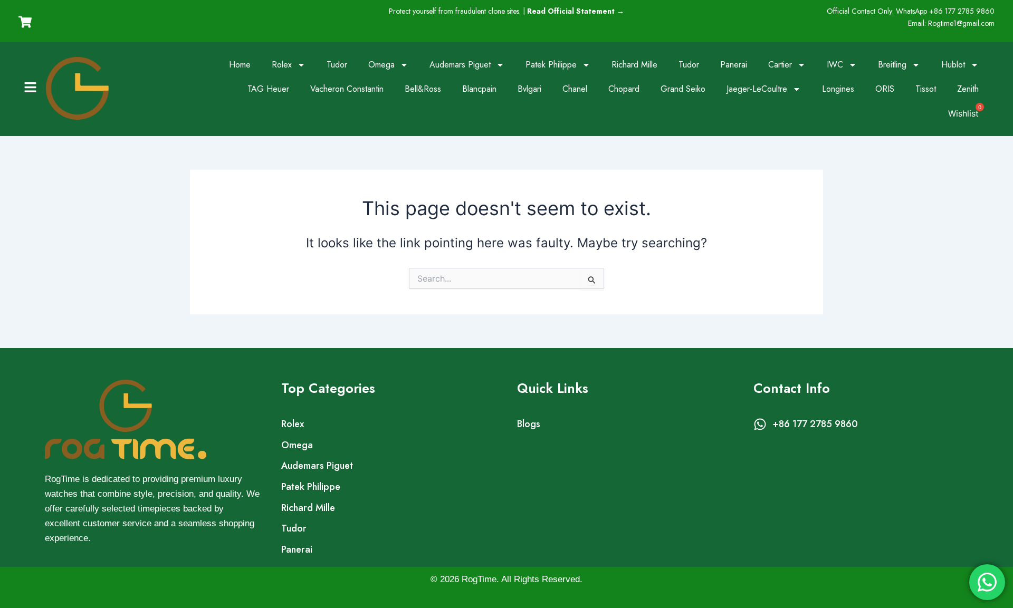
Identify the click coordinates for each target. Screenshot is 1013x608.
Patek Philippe (551, 65)
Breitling (892, 65)
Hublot (953, 65)
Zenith (968, 89)
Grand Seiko (683, 89)
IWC (835, 65)
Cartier (780, 65)
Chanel (574, 89)
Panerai (733, 65)
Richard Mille (634, 65)
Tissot (925, 89)
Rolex (282, 65)
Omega (381, 65)
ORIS (884, 89)
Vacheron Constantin (347, 89)
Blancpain (479, 89)
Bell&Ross (423, 89)
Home (240, 65)
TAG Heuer (268, 89)
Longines (838, 89)
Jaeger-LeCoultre (757, 89)
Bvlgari (529, 89)
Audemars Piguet (460, 65)
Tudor (337, 65)
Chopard (623, 89)
